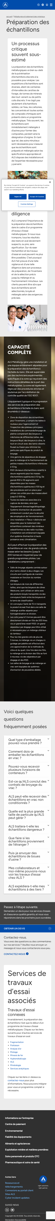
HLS (12, 1062)
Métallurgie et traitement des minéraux (29, 16)
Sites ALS (10, 1194)
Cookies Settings (27, 204)
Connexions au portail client (19, 1190)
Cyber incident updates (17, 1197)
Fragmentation (17, 1042)
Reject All (17, 197)
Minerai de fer (16, 1055)
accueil (9, 16)
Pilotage (14, 1052)
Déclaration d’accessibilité (15, 1220)
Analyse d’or (15, 1048)
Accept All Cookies (37, 197)
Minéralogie (15, 1065)
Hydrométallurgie (18, 1058)
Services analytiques (19, 1068)
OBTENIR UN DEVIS (14, 928)
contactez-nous (16, 1080)
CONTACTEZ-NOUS (14, 954)
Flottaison (14, 1045)
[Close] (50, 182)
